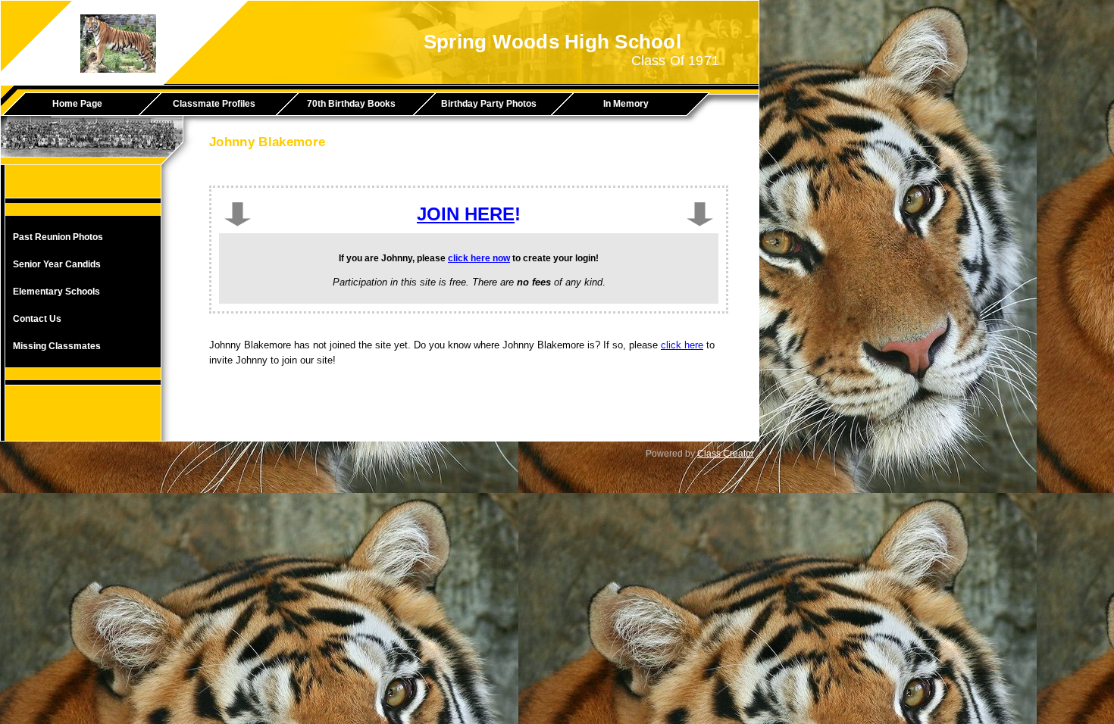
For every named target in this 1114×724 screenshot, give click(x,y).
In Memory (626, 103)
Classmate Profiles (214, 103)
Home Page (77, 103)
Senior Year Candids (57, 264)
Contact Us (37, 319)
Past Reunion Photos (58, 237)
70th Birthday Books (351, 103)
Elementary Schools (56, 291)
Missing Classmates (57, 346)
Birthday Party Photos (489, 103)
